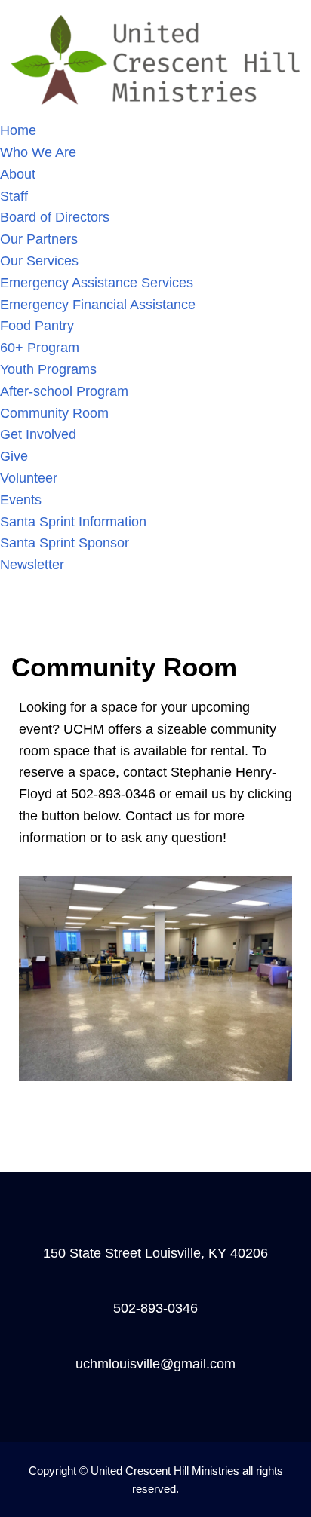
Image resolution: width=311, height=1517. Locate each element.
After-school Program (64, 391)
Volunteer (28, 478)
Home (18, 130)
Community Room (54, 413)
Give (14, 456)
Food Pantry (37, 325)
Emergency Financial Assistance (98, 304)
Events (21, 499)
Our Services (39, 260)
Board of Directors (54, 217)
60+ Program (39, 347)
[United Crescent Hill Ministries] (155, 58)
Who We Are (38, 152)
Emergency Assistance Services (96, 282)
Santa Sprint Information (73, 521)
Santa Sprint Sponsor (64, 542)
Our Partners (39, 239)
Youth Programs (48, 369)
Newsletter (32, 564)
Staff (14, 196)
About (17, 174)
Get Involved (38, 434)
